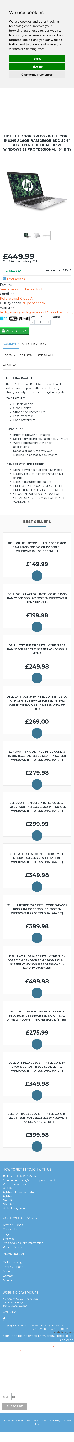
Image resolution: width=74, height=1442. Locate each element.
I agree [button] (37, 58)
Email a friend (15, 279)
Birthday (7, 1389)
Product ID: (54, 270)
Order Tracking (12, 1262)
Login (6, 1234)
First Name (9, 1363)
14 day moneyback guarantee (22, 312)
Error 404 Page (13, 1266)
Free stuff (44, 355)
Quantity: (36, 316)
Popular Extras (17, 355)
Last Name (8, 1376)
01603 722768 (26, 1176)
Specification (34, 344)
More (7, 1280)
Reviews (10, 365)
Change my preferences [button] (37, 74)
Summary (11, 344)
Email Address (12, 1350)
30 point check (33, 303)
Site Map (9, 1238)
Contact (8, 1276)
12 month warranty (59, 312)
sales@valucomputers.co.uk (37, 1180)
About (7, 1271)
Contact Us (10, 1229)
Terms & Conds (13, 1225)
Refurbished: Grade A (16, 298)
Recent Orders (12, 1247)
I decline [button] (37, 66)
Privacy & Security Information (23, 1243)
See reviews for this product (21, 289)
